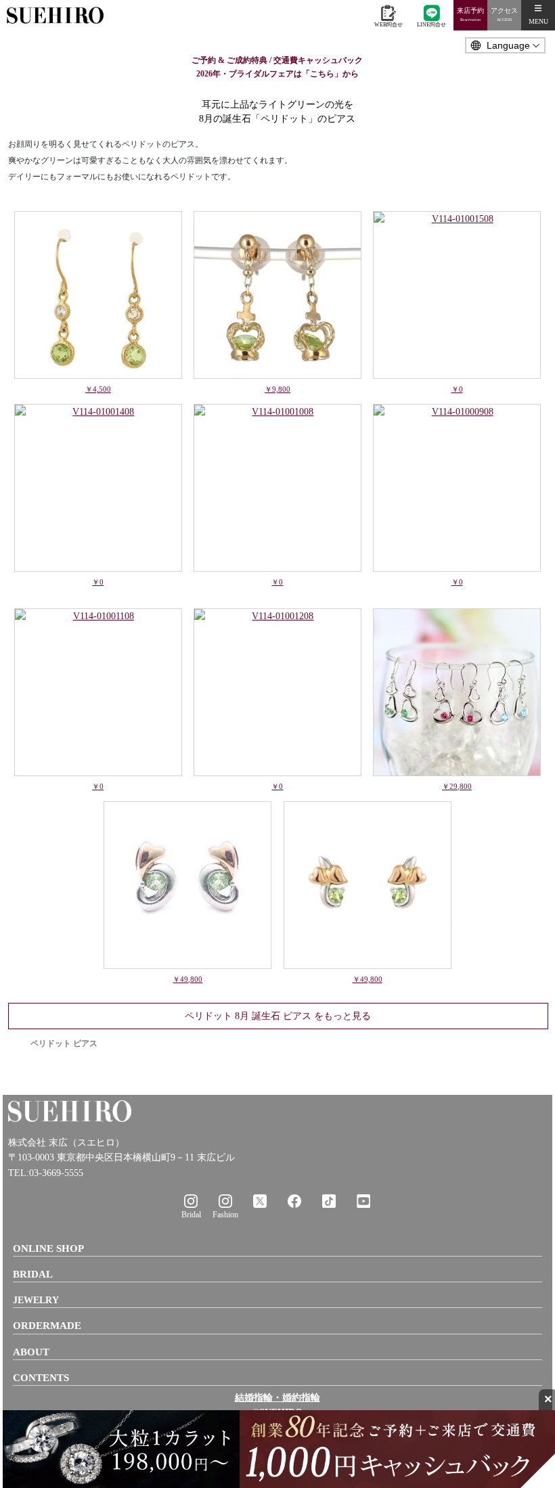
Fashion (225, 1214)
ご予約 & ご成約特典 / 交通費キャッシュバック (277, 60)
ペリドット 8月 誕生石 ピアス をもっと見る (278, 1016)
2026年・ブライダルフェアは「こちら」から (277, 73)
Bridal (191, 1214)
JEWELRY (36, 1300)
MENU (538, 21)
